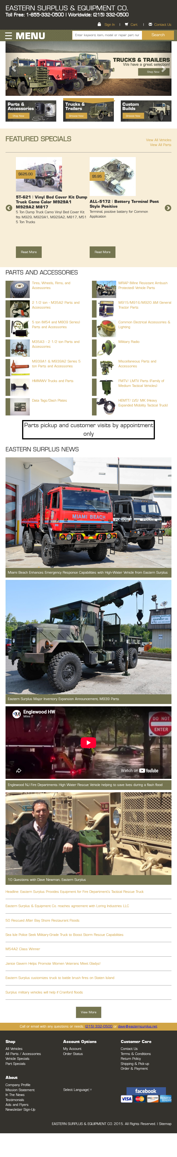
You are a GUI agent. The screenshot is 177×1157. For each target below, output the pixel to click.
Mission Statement (20, 1090)
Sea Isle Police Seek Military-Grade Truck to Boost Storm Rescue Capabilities (65, 935)
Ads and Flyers (17, 1105)
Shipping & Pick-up (135, 1064)
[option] (51, 210)
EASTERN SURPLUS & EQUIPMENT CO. (67, 8)
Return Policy (131, 1059)
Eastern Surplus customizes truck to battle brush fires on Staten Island (60, 978)
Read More (29, 252)
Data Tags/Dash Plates (49, 400)
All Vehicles (14, 1049)
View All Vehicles (158, 140)
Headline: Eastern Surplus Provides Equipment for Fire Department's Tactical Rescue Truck (75, 892)
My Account (72, 1049)
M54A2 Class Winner (23, 949)
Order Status (73, 1054)
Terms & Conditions (136, 1054)
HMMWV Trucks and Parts (53, 381)
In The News (15, 1095)
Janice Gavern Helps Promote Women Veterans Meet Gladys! (53, 963)
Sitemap (165, 1124)
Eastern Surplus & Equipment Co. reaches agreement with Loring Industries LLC (67, 906)
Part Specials (16, 1064)
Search (158, 35)
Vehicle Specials (18, 1059)
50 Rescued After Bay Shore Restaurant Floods (43, 920)
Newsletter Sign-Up (20, 1109)
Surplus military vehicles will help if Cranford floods (44, 992)
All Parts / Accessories (23, 1054)
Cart (134, 24)
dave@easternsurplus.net (137, 1026)
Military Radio (128, 342)
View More (88, 1012)
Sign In (110, 24)
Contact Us (162, 24)
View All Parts (160, 145)
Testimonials (15, 1100)
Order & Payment (134, 1068)
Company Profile (18, 1085)
